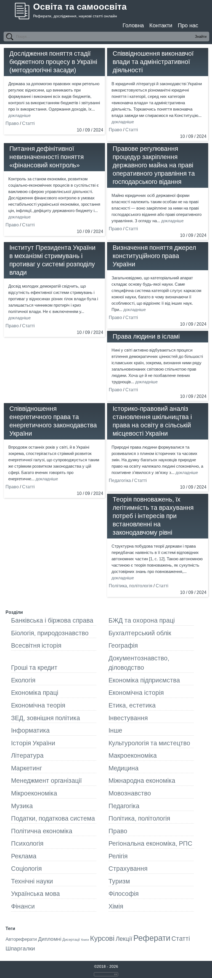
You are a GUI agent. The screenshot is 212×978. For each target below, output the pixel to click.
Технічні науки (32, 881)
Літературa (27, 755)
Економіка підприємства (144, 680)
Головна (133, 25)
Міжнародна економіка (141, 780)
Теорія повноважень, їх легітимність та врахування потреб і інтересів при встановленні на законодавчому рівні (153, 516)
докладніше (19, 115)
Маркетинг (26, 768)
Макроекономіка (132, 755)
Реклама (23, 856)
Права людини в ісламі (146, 336)
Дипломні (49, 939)
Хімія (115, 906)
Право (12, 123)
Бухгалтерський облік (139, 633)
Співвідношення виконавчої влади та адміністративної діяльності (153, 62)
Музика (22, 806)
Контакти (160, 25)
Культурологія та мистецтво (149, 743)
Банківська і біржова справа (52, 620)
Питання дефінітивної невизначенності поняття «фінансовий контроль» (46, 157)
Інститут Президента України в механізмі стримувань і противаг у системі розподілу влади (52, 260)
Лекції (124, 938)
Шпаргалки (20, 948)
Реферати (151, 937)
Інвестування (128, 718)
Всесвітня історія (36, 645)
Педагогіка (120, 480)
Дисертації (71, 939)
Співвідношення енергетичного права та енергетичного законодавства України (53, 421)
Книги (85, 939)
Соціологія (26, 868)
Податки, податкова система (53, 818)
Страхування (127, 868)
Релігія (118, 856)
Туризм (119, 881)
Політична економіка (41, 831)
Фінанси (23, 906)
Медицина (123, 768)
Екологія (23, 680)
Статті (28, 123)
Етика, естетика (132, 705)
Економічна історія (136, 692)
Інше (115, 730)
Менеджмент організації (46, 780)
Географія (123, 645)
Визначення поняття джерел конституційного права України (154, 256)
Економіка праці (34, 692)
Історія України (33, 743)
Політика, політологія (130, 585)
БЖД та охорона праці (141, 620)
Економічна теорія (38, 705)
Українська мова (35, 893)
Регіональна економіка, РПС (150, 843)
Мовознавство (129, 793)
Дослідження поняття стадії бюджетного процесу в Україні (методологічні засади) (53, 62)
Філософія (123, 893)
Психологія (27, 843)
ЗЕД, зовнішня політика (45, 718)
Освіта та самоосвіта (80, 7)
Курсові (102, 938)
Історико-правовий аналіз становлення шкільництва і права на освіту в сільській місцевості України (152, 421)
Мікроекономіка (34, 793)
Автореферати (21, 939)
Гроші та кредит (34, 667)
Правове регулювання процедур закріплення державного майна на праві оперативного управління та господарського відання (154, 165)
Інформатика (30, 730)
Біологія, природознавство (50, 633)
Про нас (188, 25)
